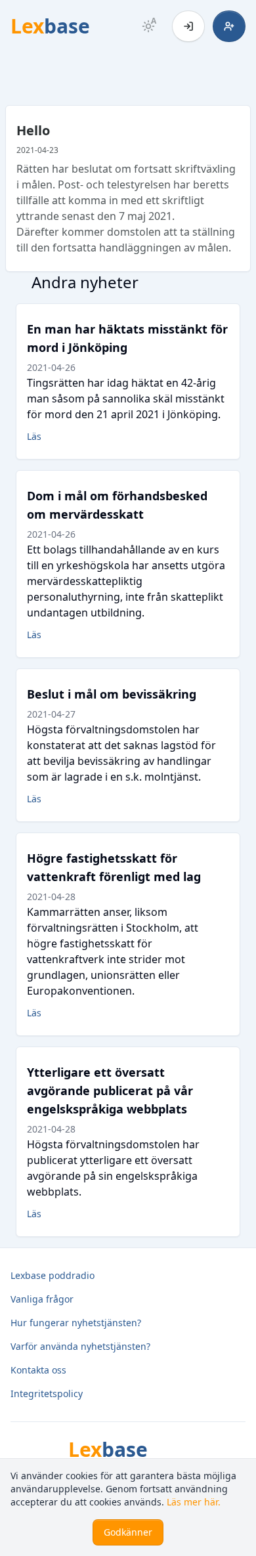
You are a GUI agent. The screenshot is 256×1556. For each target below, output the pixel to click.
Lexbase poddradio (53, 1275)
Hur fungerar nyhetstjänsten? (76, 1322)
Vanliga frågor (42, 1299)
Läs (34, 436)
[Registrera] (229, 26)
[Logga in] (188, 26)
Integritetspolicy (47, 1393)
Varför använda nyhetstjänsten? (80, 1346)
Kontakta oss (38, 1370)
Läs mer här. (194, 1502)
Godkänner (128, 1532)
